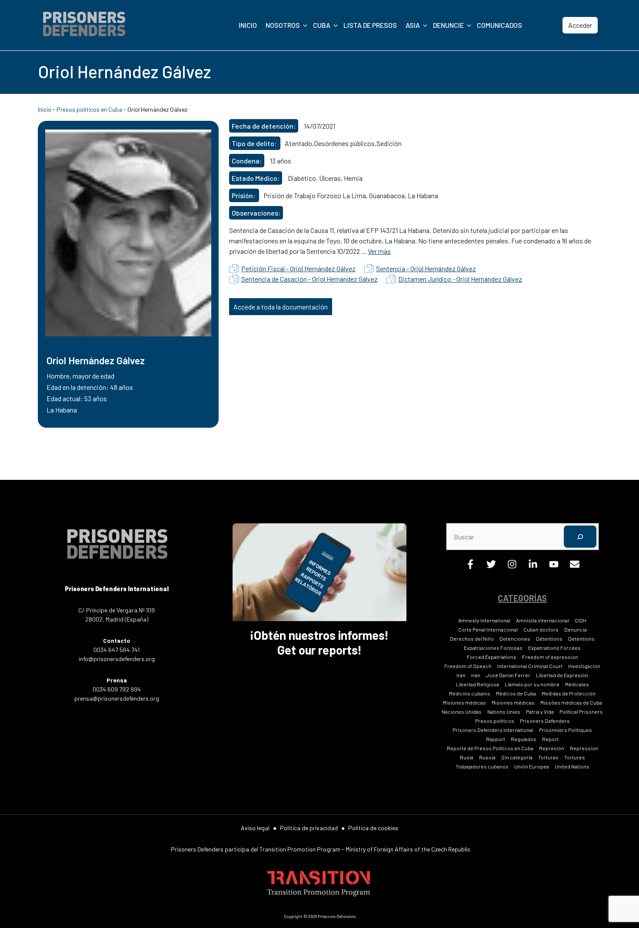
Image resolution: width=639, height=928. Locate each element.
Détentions (549, 638)
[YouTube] (554, 566)
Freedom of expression (550, 657)
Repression (584, 748)
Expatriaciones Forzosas (493, 648)
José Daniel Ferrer (508, 675)
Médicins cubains (469, 693)
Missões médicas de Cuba (571, 702)
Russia (487, 757)
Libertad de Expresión (562, 675)
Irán (475, 675)
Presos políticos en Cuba (89, 109)
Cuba (321, 25)
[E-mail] (574, 566)
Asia (413, 25)
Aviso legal (255, 828)
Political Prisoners (581, 711)
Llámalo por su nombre (532, 684)
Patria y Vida (540, 711)
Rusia (466, 757)
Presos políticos (494, 721)
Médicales (577, 684)
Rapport (495, 739)
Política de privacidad (309, 828)
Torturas (548, 757)
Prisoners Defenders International (493, 730)
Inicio (248, 25)
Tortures (574, 757)
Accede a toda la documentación (280, 307)
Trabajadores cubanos (482, 766)
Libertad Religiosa (477, 684)
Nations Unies (503, 711)
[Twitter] (491, 566)
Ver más (379, 251)
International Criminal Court (529, 666)
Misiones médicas (464, 702)
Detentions (581, 638)
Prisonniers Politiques (565, 730)
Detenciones (514, 638)
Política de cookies (373, 828)
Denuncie (448, 25)
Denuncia (575, 629)
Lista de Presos (370, 25)
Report (550, 739)
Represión (551, 748)
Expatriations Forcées (554, 648)
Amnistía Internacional (542, 620)
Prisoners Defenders (545, 721)
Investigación (584, 666)
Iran (461, 675)
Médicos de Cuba (516, 693)
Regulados (523, 739)
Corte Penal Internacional (488, 629)
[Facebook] (470, 566)
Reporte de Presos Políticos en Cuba (490, 748)
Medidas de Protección (569, 693)
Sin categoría (516, 757)
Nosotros (283, 25)
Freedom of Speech (468, 666)
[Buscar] (580, 537)
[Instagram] (512, 566)
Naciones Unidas (462, 711)
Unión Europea (531, 766)
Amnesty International (484, 620)
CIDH (580, 620)
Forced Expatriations (491, 657)
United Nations (572, 766)
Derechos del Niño (472, 638)
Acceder (580, 25)
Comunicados (499, 25)
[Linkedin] (533, 566)
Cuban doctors (541, 629)
